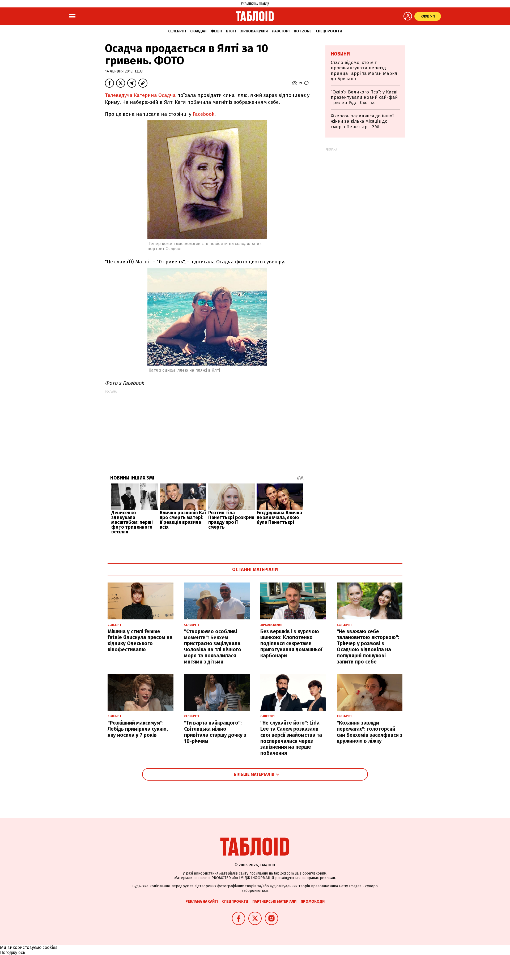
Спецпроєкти (329, 31)
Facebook (203, 114)
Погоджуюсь (12, 952)
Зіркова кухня (254, 31)
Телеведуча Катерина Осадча (140, 95)
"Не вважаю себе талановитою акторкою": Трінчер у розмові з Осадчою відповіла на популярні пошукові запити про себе (368, 646)
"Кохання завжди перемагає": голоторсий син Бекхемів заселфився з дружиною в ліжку (369, 732)
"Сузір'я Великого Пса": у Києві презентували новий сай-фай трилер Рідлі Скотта (364, 97)
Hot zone (303, 31)
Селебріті (177, 31)
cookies (49, 947)
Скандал (198, 31)
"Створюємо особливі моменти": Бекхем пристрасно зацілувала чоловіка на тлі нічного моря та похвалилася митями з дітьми (212, 646)
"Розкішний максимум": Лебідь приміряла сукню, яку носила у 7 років (138, 729)
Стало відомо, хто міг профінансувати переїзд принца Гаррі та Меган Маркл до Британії (364, 71)
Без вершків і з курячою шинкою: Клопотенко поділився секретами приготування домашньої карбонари (291, 643)
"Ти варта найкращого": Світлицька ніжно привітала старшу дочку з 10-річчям (215, 732)
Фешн (216, 31)
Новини (340, 54)
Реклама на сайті (201, 901)
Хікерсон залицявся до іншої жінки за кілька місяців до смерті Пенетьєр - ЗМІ (362, 121)
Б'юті (231, 31)
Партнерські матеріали (274, 901)
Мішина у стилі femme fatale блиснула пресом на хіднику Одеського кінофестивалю (140, 640)
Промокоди (313, 901)
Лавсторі (281, 31)
